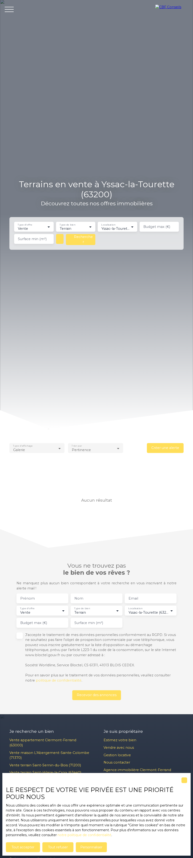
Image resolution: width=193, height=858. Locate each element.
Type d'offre (25, 224)
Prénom (27, 598)
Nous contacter (117, 762)
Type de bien (67, 224)
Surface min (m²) (32, 239)
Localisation (108, 224)
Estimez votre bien (120, 740)
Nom (78, 598)
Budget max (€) (156, 227)
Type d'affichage (23, 446)
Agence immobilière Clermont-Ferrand (137, 770)
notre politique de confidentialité (84, 835)
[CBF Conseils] (172, 9)
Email (133, 598)
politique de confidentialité (58, 680)
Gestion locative (117, 755)
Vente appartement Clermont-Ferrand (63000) (42, 742)
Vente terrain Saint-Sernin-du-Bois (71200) (45, 765)
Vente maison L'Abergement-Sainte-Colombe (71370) (49, 755)
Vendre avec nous (119, 747)
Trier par (77, 446)
